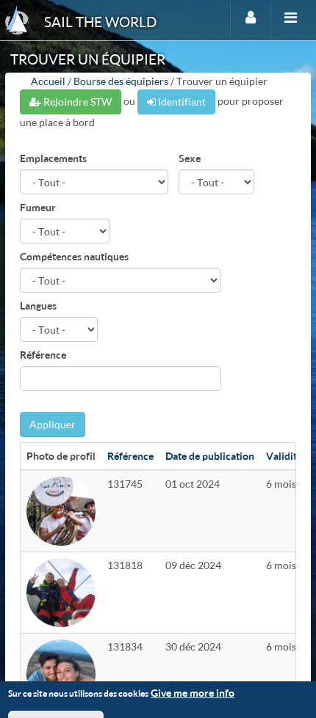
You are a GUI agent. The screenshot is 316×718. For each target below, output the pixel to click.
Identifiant (181, 101)
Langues (38, 305)
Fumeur (38, 207)
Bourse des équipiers (120, 81)
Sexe (190, 158)
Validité (284, 456)
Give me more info (192, 692)
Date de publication (209, 456)
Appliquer (52, 424)
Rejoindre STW (76, 101)
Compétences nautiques (74, 256)
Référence (43, 354)
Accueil (48, 81)
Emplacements (53, 158)
